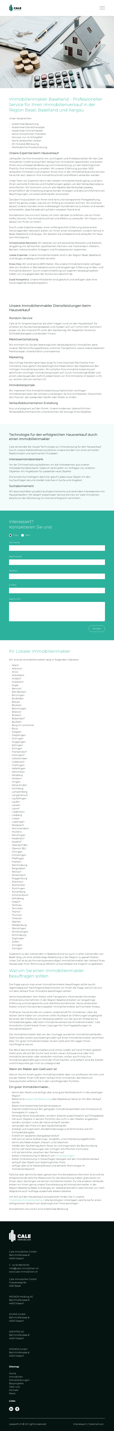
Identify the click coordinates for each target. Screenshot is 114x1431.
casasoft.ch (15, 1424)
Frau (15, 535)
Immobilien (16, 1376)
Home (12, 1373)
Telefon (13, 570)
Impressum (79, 1424)
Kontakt (13, 1390)
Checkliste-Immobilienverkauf (26, 1200)
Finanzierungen (64, 1155)
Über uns (14, 1386)
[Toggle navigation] (102, 8)
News (12, 1393)
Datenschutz (96, 1424)
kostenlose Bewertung (38, 1099)
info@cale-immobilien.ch (24, 1268)
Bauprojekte (16, 1383)
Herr (27, 535)
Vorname (14, 542)
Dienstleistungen (19, 1380)
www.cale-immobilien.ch (23, 1271)
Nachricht (15, 599)
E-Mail (12, 585)
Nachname (15, 556)
